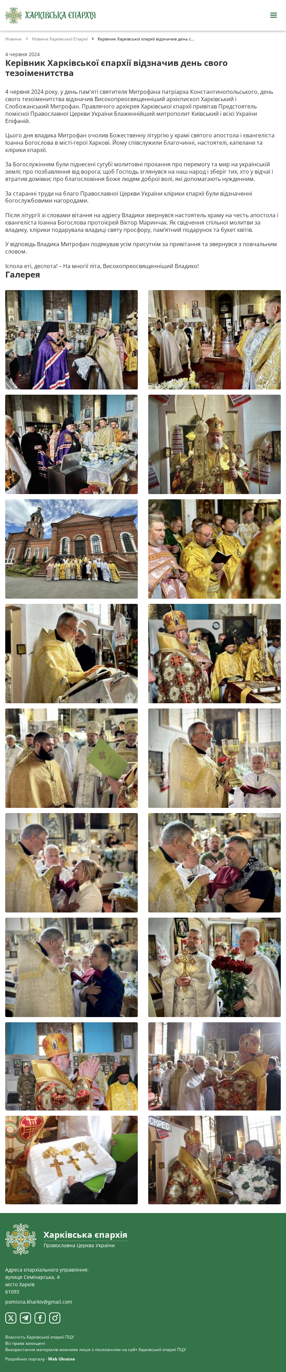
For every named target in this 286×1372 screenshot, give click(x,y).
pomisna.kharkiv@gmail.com (38, 1301)
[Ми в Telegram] (25, 1318)
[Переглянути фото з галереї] (71, 339)
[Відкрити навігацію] (273, 15)
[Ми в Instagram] (54, 1318)
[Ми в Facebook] (40, 1318)
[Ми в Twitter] (10, 1318)
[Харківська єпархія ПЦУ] (50, 15)
